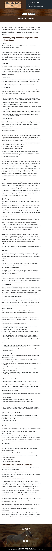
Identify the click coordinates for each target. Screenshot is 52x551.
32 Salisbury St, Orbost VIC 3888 (36, 6)
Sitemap (19, 549)
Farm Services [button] (29, 10)
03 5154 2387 (34, 2)
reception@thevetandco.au (35, 4)
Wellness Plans (44, 10)
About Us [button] (11, 10)
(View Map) (36, 538)
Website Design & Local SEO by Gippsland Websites (29, 549)
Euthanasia (37, 10)
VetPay (19, 13)
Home (6, 10)
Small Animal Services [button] (19, 10)
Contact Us (24, 13)
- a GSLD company (42, 549)
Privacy (8, 549)
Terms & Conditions (13, 549)
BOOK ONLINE (32, 13)
